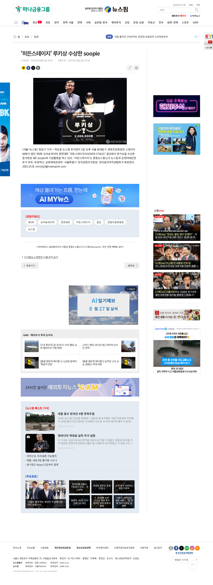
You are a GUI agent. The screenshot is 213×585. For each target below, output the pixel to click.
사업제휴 (45, 547)
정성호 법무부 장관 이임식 (102, 487)
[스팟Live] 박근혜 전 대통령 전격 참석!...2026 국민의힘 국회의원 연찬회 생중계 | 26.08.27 (176, 264)
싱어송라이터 (47, 222)
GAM (195, 22)
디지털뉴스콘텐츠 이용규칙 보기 (41, 257)
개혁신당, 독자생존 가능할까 (42, 456)
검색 (197, 10)
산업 (127, 22)
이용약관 (144, 547)
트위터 (33, 68)
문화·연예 (172, 22)
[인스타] (192, 548)
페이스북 (28, 68)
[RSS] (197, 548)
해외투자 (116, 22)
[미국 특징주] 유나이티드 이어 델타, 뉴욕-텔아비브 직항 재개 (58, 346)
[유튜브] (171, 548)
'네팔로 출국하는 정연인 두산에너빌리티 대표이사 (45, 503)
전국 (161, 22)
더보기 (195, 36)
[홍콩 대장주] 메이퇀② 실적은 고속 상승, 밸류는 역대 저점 (100, 363)
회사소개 (17, 547)
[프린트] (136, 68)
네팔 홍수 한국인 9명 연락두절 (76, 413)
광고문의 (158, 547)
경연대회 (65, 222)
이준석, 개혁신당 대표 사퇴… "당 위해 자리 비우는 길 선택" (124, 501)
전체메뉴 (16, 22)
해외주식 (179, 15)
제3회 (31, 222)
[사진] (40, 421)
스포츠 (185, 22)
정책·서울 (68, 22)
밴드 (38, 68)
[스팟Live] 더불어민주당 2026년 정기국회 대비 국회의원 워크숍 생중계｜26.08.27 (175, 293)
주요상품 (31, 547)
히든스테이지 (83, 222)
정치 (56, 22)
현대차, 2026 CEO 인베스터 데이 (79, 502)
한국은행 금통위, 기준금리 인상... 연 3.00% (79, 486)
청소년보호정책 (83, 547)
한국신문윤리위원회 (184, 553)
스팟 (159, 210)
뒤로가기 (30, 265)
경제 (79, 22)
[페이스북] (176, 548)
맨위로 (131, 265)
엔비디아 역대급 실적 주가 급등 (76, 435)
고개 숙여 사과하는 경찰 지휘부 (124, 487)
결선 (99, 222)
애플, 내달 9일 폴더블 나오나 (42, 460)
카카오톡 (24, 68)
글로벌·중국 (100, 22)
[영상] (176, 227)
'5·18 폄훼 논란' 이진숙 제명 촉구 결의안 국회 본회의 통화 (102, 501)
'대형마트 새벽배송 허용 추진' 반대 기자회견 (136, 36)
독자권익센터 (102, 547)
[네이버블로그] (186, 548)
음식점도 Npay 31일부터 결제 (42, 464)
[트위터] (181, 548)
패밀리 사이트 (181, 559)
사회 (88, 22)
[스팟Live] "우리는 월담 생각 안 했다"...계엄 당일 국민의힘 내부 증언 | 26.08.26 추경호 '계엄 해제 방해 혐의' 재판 (176, 235)
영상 (35, 22)
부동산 (151, 22)
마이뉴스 (195, 15)
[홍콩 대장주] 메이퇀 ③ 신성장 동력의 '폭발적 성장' (58, 363)
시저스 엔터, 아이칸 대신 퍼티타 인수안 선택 (100, 346)
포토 (48, 22)
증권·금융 (138, 22)
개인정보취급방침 (62, 547)
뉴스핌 (31, 229)
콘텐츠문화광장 (115, 222)
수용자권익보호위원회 (124, 547)
